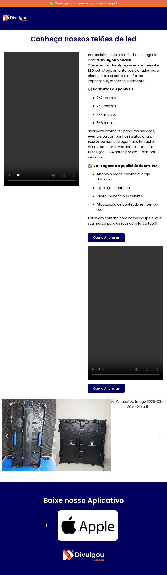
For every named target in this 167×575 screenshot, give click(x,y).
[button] (34, 18)
